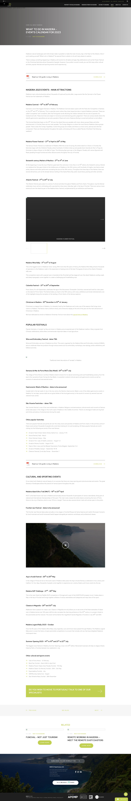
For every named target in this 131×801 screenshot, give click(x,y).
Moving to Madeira (104, 4)
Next (97, 710)
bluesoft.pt (60, 797)
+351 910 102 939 (62, 771)
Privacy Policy (40, 797)
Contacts (125, 4)
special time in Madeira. (80, 314)
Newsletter (121, 1)
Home (27, 25)
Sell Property (114, 1)
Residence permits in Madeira (89, 4)
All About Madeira (36, 25)
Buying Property (106, 1)
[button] (65, 77)
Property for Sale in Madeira (72, 4)
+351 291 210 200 (55, 771)
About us (118, 4)
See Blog (65, 710)
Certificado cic (83, 794)
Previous (32, 710)
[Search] (127, 1)
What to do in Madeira (39, 36)
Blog (112, 4)
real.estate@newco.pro (54, 774)
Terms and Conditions (31, 797)
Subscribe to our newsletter (63, 761)
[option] (65, 219)
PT (4, 3)
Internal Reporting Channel (50, 797)
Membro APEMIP (71, 794)
